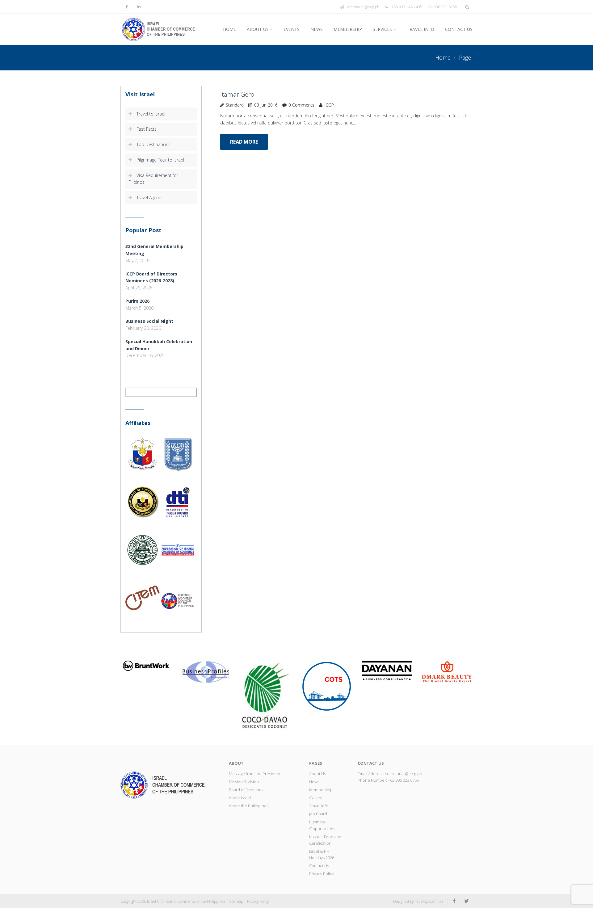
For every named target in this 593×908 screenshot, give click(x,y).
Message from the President (254, 773)
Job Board (318, 814)
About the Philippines (248, 806)
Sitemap (236, 901)
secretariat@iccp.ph (363, 7)
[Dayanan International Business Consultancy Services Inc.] (386, 670)
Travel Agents (149, 197)
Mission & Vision (244, 781)
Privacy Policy (321, 873)
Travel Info (420, 29)
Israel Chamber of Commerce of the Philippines (186, 901)
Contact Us (459, 29)
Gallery (315, 798)
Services (382, 29)
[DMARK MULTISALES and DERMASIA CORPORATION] (447, 672)
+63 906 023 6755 (403, 780)
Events (292, 29)
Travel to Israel (151, 114)
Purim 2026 (137, 301)
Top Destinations (153, 144)
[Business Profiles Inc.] (206, 672)
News (316, 29)
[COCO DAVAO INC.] (266, 696)
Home (229, 29)
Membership (348, 29)
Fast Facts (147, 129)
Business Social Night (149, 321)
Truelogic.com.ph (429, 901)
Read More (244, 141)
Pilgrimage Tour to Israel (160, 160)
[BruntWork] (146, 665)
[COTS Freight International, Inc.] (326, 686)
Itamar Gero (237, 94)
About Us (258, 29)
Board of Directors (246, 789)
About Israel (240, 798)
